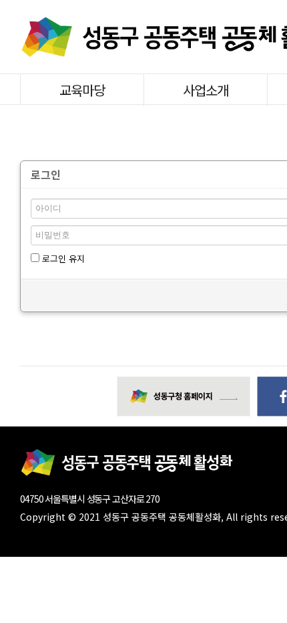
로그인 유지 (62, 258)
